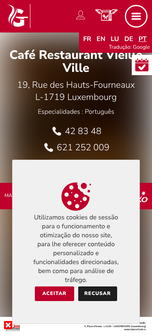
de (128, 39)
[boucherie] (76, 329)
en (100, 39)
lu (115, 39)
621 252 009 (83, 147)
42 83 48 (83, 131)
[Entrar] (81, 19)
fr (87, 39)
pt (143, 39)
